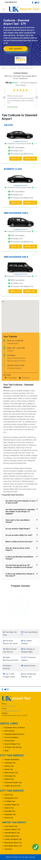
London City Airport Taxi (13, 839)
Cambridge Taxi (10, 763)
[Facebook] (33, 2)
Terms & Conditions (11, 737)
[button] (4, 97)
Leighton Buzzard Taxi (12, 786)
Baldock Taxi (9, 808)
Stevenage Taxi (10, 776)
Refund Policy (9, 731)
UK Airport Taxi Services (13, 747)
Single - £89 (15, 202)
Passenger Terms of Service (15, 728)
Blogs (7, 751)
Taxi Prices (8, 849)
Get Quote (15, 49)
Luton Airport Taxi (11, 826)
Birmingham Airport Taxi (13, 846)
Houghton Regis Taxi (12, 805)
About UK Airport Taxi (12, 744)
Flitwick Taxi (9, 818)
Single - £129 (15, 291)
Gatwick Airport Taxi (12, 836)
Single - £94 (15, 246)
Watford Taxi (9, 779)
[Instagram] (38, 2)
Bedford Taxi (9, 766)
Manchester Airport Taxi (13, 843)
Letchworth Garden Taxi (13, 782)
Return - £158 (30, 158)
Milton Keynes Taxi (11, 773)
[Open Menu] (4, 10)
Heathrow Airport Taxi (12, 829)
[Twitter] (36, 2)
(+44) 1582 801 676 (11, 2)
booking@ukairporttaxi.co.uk (12, 711)
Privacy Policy (9, 741)
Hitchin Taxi (9, 769)
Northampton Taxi (11, 798)
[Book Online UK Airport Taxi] (23, 9)
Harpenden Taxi (10, 814)
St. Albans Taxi (10, 801)
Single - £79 (15, 158)
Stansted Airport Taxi (12, 833)
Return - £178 (30, 202)
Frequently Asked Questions (14, 734)
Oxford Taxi (9, 795)
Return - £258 (30, 291)
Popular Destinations (12, 760)
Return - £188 (30, 246)
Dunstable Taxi (10, 811)
